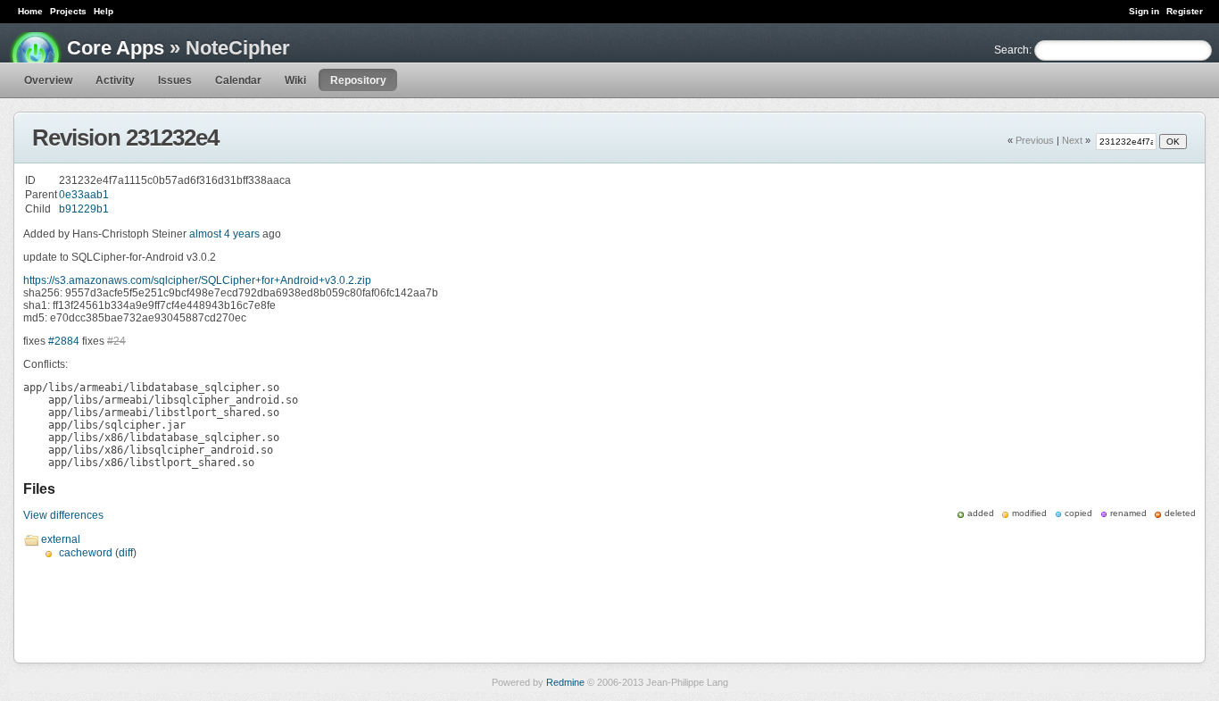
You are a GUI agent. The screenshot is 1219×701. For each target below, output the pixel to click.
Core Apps (115, 48)
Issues (175, 80)
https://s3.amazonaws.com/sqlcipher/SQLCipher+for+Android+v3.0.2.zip (197, 280)
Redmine (565, 682)
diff (126, 553)
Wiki (295, 80)
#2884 (63, 341)
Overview (48, 80)
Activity (115, 80)
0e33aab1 (84, 194)
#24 (116, 341)
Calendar (238, 80)
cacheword (85, 553)
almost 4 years (224, 234)
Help (103, 11)
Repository (358, 80)
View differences (63, 515)
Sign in (1144, 11)
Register (1184, 11)
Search (1011, 50)
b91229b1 (84, 209)
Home (30, 11)
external (60, 539)
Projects (68, 11)
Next (1072, 140)
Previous (1035, 140)
